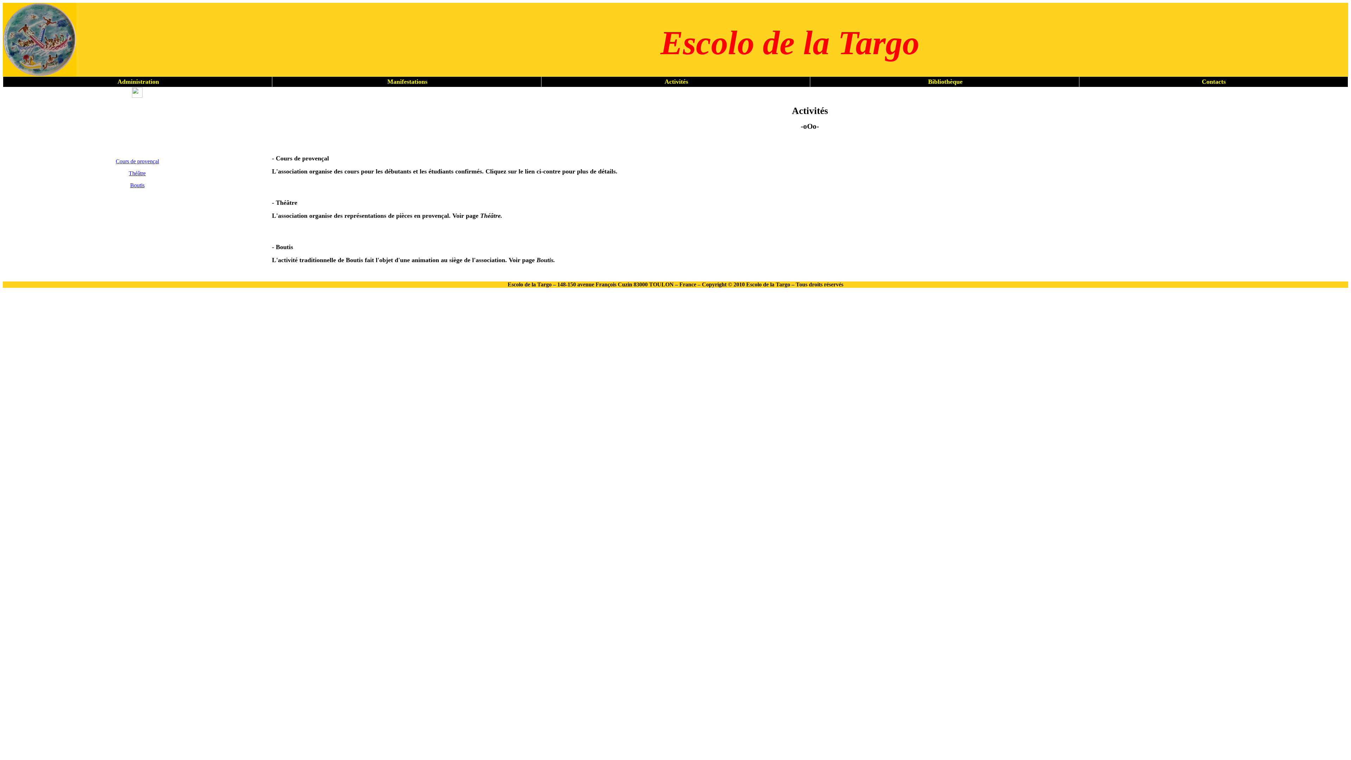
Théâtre (137, 173)
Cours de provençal (137, 161)
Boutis (137, 185)
